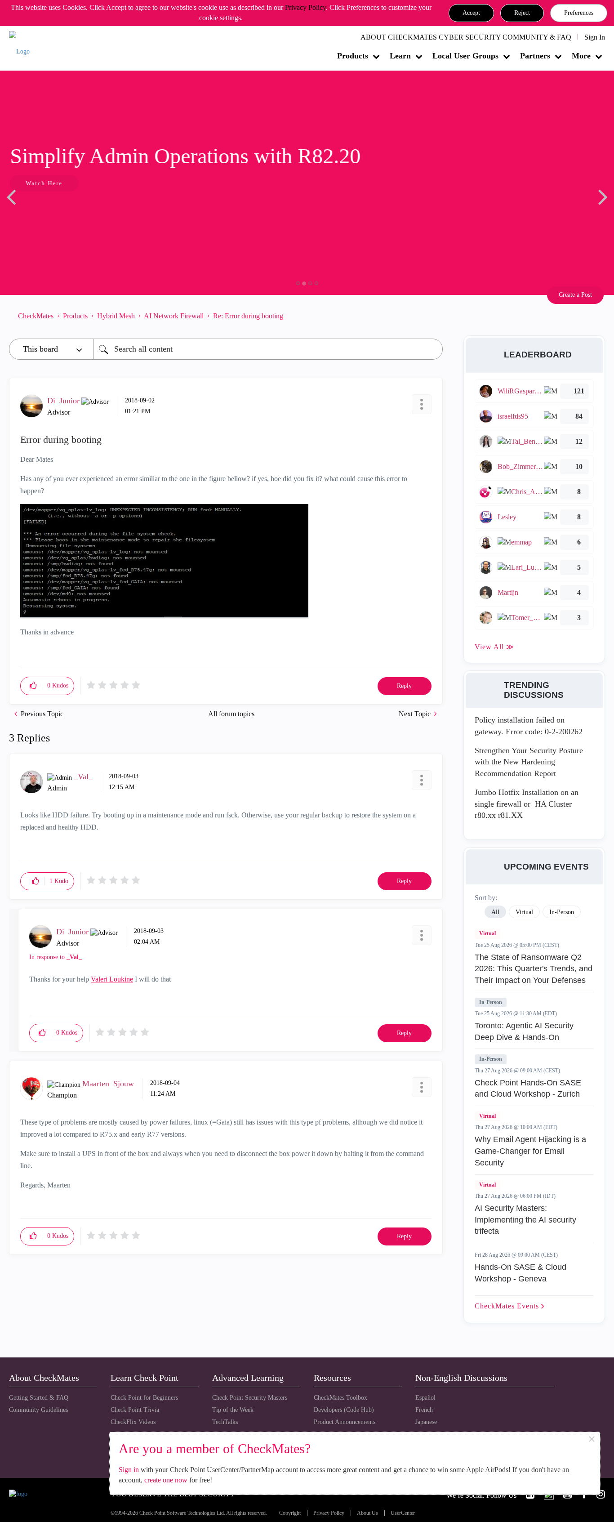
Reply (404, 686)
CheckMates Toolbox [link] (340, 1397)
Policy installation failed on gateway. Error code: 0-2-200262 (529, 725)
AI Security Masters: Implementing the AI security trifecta (525, 1220)
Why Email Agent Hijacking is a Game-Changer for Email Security (530, 1151)
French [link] (424, 1409)
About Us (367, 1513)
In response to (55, 957)
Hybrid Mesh (116, 316)
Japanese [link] (426, 1422)
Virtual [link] (524, 912)
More (581, 55)
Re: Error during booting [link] (248, 316)
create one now (165, 1480)
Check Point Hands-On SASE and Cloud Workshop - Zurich (528, 1088)
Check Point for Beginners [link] (144, 1397)
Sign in (129, 1469)
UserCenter (403, 1513)
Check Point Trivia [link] (135, 1409)
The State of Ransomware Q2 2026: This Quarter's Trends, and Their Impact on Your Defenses (533, 969)
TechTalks (225, 1422)
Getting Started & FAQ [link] (38, 1397)
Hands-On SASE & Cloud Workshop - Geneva (520, 1273)
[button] (471, 13)
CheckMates (35, 316)
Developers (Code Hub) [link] (344, 1409)
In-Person (490, 1002)
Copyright (290, 1513)
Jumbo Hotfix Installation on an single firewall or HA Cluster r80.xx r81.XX (526, 804)
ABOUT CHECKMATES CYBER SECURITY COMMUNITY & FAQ (465, 37)
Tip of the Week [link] (233, 1409)
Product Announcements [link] (344, 1422)
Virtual (487, 933)
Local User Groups (465, 55)
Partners (535, 55)
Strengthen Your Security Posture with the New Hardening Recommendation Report (529, 762)
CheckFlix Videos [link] (133, 1422)
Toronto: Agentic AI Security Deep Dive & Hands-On (524, 1031)
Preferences (578, 12)
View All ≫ (494, 647)
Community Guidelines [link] (38, 1409)
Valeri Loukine (112, 979)
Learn (400, 55)
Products (352, 55)
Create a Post (575, 294)
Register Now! (72, 210)
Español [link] (425, 1397)
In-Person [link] (561, 912)
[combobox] (268, 349)
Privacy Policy (305, 7)
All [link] (495, 912)
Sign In (594, 37)
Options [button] (431, 315)
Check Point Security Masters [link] (249, 1397)
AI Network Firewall (174, 316)
